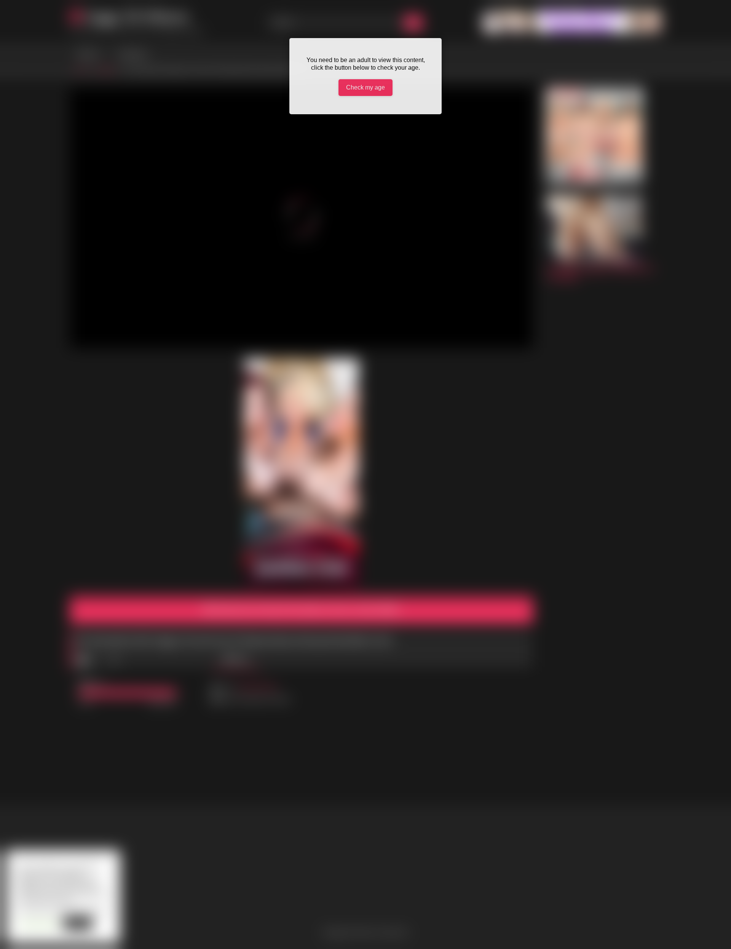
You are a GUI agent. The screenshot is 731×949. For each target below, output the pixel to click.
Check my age (365, 87)
